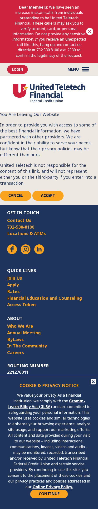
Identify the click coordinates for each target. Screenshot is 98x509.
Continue (49, 494)
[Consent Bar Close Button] (93, 381)
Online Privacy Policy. (53, 487)
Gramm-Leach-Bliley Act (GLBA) (46, 403)
